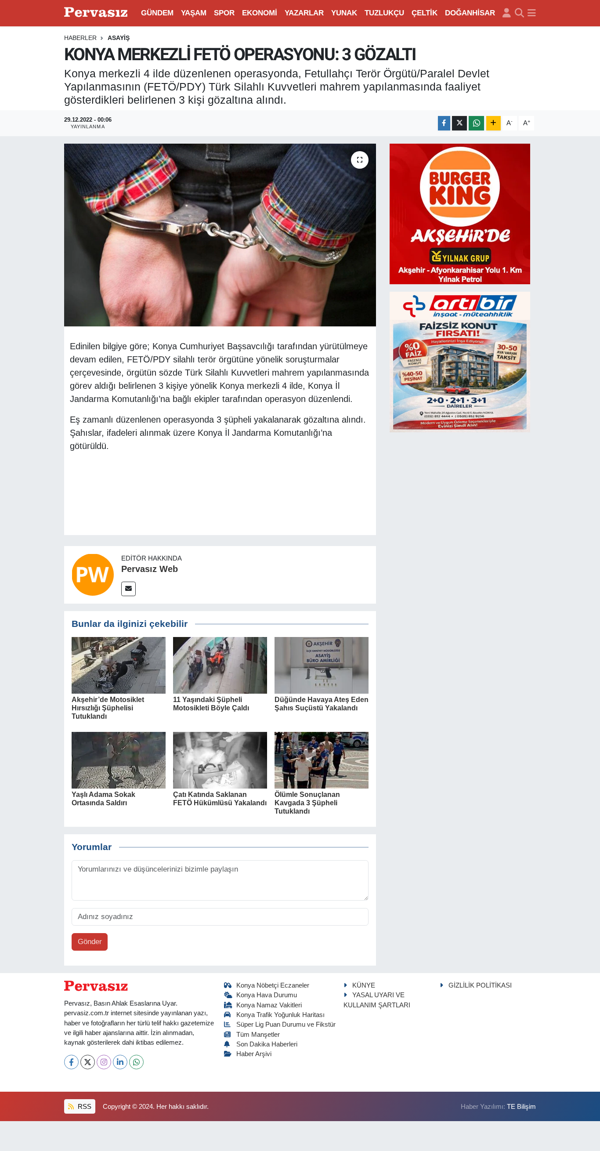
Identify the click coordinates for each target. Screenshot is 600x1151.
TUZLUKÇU (384, 13)
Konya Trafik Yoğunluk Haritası (280, 1014)
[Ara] (519, 13)
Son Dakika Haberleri (266, 1044)
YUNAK (344, 13)
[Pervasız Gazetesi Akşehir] (97, 13)
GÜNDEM (157, 13)
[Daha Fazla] (493, 123)
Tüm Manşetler (258, 1034)
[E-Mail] (128, 589)
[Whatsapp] (136, 1062)
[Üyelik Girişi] (506, 13)
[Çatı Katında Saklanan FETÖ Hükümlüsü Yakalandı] (220, 760)
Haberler (80, 37)
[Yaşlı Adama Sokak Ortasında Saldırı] (119, 760)
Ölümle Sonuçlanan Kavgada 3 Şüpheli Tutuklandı (307, 803)
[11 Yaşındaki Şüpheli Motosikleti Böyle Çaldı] (220, 665)
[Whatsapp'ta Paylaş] (476, 123)
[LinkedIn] (120, 1062)
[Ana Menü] (532, 13)
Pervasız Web (149, 569)
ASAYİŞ (119, 37)
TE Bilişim (521, 1106)
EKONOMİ (259, 13)
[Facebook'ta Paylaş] (444, 123)
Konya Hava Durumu (266, 995)
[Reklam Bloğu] (460, 213)
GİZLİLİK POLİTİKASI (480, 985)
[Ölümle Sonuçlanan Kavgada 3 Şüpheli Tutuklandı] (322, 760)
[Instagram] (104, 1062)
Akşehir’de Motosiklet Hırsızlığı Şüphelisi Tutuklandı (108, 708)
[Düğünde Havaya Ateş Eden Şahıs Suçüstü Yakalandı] (322, 665)
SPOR (224, 13)
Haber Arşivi (253, 1053)
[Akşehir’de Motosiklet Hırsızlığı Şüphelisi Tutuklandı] (119, 665)
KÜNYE (363, 985)
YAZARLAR (304, 13)
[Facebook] (71, 1062)
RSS (83, 1106)
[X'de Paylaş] (459, 123)
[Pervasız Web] (93, 574)
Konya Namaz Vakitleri (269, 1005)
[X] (87, 1062)
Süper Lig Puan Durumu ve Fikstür (286, 1024)
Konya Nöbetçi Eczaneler (272, 985)
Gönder (90, 941)
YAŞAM (193, 13)
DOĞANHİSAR (470, 13)
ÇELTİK (424, 13)
